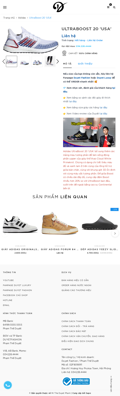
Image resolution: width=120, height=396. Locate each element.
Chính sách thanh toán (76, 321)
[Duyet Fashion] (60, 7)
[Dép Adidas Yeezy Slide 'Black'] (100, 228)
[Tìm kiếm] (114, 7)
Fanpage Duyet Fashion (17, 290)
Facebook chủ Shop (15, 295)
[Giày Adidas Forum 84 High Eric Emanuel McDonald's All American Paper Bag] (60, 228)
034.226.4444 (83, 46)
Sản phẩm (60, 196)
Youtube (8, 280)
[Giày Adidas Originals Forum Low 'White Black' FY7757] (20, 228)
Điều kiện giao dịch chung (78, 341)
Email (6, 305)
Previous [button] (3, 61)
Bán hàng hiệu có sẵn (75, 280)
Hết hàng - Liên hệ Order (89, 40)
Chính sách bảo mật (74, 331)
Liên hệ (69, 35)
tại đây (72, 101)
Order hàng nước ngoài (76, 285)
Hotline (7, 300)
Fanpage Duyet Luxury (17, 285)
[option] (30, 39)
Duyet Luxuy (104, 77)
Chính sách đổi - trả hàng (78, 326)
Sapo (88, 393)
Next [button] (57, 61)
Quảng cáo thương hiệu (76, 290)
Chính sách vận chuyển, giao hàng (83, 336)
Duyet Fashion (82, 77)
